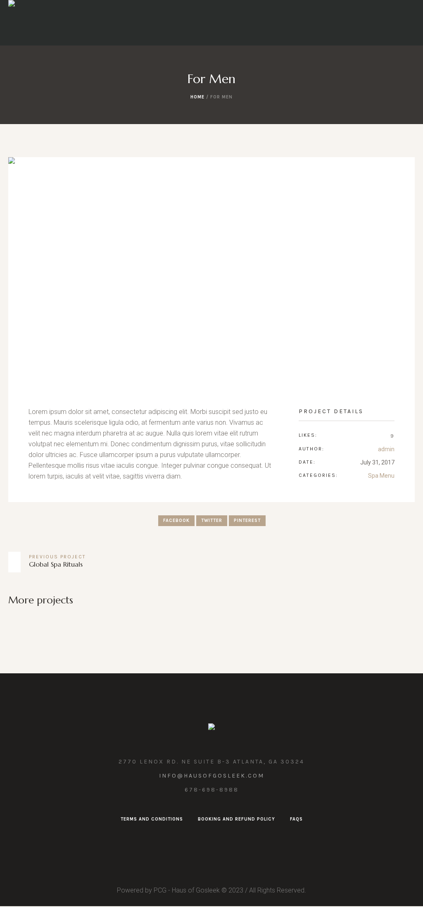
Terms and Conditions (152, 819)
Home (197, 97)
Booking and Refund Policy (236, 819)
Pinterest (247, 520)
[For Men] (211, 271)
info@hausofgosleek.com (211, 775)
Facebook (176, 520)
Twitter (211, 520)
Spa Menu (381, 475)
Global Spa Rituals (56, 564)
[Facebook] (211, 838)
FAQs (296, 819)
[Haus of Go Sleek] (211, 728)
